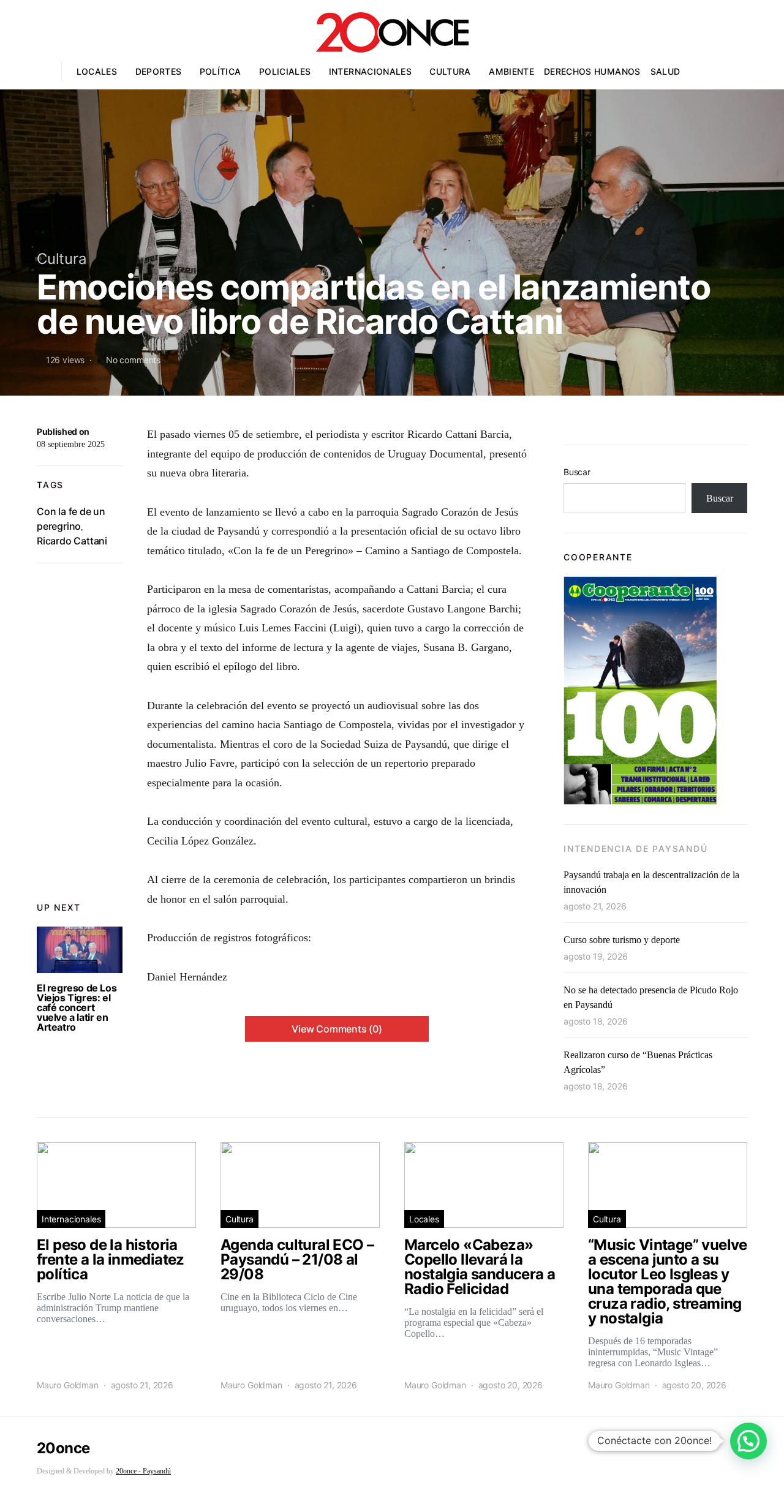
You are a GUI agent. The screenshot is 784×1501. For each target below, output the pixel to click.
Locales (97, 71)
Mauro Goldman (68, 1385)
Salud (665, 71)
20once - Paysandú (143, 1471)
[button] (748, 1441)
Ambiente (511, 71)
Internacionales (370, 71)
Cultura (449, 71)
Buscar (577, 472)
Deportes (158, 71)
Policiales (285, 71)
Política (220, 71)
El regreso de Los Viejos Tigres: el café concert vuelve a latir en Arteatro (76, 1007)
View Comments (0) (337, 1029)
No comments (133, 360)
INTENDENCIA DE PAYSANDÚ (635, 848)
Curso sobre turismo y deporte (622, 940)
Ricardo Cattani (72, 541)
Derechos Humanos (592, 71)
